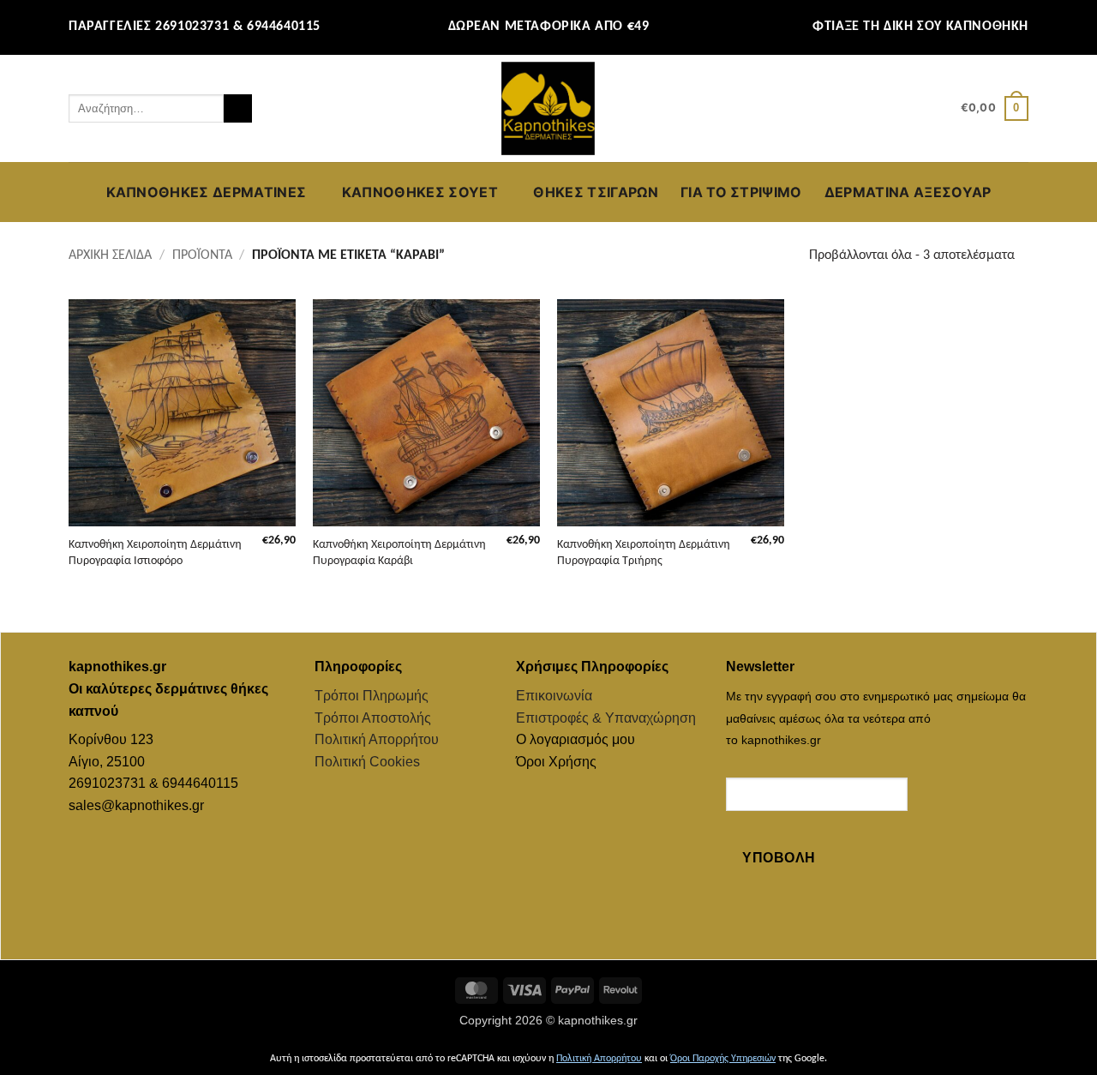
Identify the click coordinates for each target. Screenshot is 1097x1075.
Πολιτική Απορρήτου (377, 739)
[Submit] (238, 108)
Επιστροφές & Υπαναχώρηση (606, 718)
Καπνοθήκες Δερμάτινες (206, 192)
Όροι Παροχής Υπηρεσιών (723, 1059)
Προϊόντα (202, 255)
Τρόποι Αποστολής (373, 718)
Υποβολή (778, 857)
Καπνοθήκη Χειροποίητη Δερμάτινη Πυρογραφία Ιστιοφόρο (155, 553)
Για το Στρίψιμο (741, 192)
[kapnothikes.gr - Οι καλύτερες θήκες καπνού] (548, 108)
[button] (940, 109)
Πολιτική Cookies (367, 761)
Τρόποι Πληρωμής (372, 695)
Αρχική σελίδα (110, 255)
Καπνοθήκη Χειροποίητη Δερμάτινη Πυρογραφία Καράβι (399, 553)
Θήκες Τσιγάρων (595, 192)
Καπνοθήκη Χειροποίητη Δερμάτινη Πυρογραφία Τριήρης (643, 553)
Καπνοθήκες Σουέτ (420, 192)
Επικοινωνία (554, 695)
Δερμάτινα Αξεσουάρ (908, 192)
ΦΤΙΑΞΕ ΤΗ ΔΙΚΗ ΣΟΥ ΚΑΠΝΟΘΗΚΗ (920, 26)
